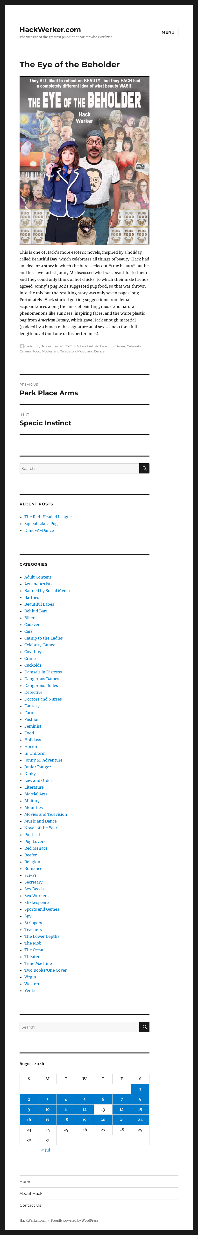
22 (140, 1119)
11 (66, 1109)
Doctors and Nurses (43, 699)
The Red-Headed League (48, 516)
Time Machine (38, 963)
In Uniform (35, 753)
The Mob (33, 943)
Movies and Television (59, 351)
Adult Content (37, 577)
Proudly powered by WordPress (75, 1221)
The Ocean (34, 949)
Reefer (30, 855)
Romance (33, 868)
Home (26, 1181)
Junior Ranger (37, 766)
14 (122, 1109)
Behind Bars (36, 611)
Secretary (33, 882)
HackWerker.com (50, 29)
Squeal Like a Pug (41, 523)
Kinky (30, 773)
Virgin (30, 977)
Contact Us (30, 1205)
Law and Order (38, 780)
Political (32, 834)
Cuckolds (33, 665)
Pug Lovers (34, 841)
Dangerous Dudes (41, 685)
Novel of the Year (40, 827)
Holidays (32, 739)
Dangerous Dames (41, 678)
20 (103, 1119)
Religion (32, 861)
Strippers (33, 922)
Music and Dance (91, 351)
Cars (28, 631)
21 (122, 1119)
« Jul (45, 1150)
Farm (29, 712)
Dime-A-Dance (39, 530)
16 (29, 1119)
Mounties (33, 807)
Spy (27, 916)
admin (32, 346)
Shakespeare (36, 902)
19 (84, 1119)
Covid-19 (33, 651)
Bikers (30, 617)
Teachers (33, 929)
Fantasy (32, 705)
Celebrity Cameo (40, 644)
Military (32, 800)
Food (36, 351)
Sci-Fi (30, 875)
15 (140, 1109)
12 (85, 1109)
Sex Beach (34, 888)
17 (47, 1119)
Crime (30, 658)
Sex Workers (36, 895)
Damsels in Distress (43, 672)
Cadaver (32, 624)
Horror (30, 746)
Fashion (32, 719)
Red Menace (36, 848)
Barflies (31, 597)
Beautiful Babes (112, 346)
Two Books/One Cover (45, 970)
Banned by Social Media (47, 590)
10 (47, 1109)
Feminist (33, 726)
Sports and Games (41, 909)
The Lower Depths (41, 936)
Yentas (30, 990)
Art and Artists (88, 346)
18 (66, 1119)
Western (32, 983)
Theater (32, 956)
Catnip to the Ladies (43, 638)
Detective (33, 692)
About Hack (31, 1193)
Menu (168, 32)
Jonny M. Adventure (43, 760)
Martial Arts (35, 794)
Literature (34, 787)
